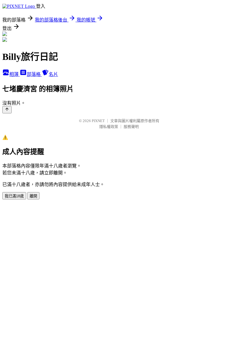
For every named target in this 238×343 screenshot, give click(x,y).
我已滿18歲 (14, 196)
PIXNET (98, 121)
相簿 (14, 74)
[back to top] (7, 109)
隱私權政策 (108, 126)
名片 (53, 74)
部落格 (34, 74)
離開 (33, 196)
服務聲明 (131, 126)
